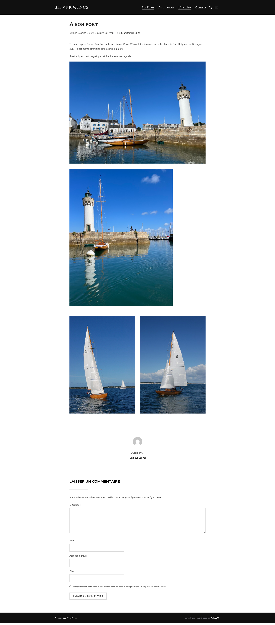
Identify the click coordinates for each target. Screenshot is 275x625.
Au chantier (166, 7)
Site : (72, 571)
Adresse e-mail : (78, 555)
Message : (75, 504)
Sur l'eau (109, 33)
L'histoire (99, 33)
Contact (200, 7)
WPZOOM (216, 618)
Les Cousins (79, 33)
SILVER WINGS (72, 7)
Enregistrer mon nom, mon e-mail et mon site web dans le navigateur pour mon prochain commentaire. (119, 587)
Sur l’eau (148, 7)
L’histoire (184, 7)
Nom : (72, 540)
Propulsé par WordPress (65, 618)
